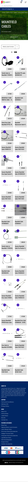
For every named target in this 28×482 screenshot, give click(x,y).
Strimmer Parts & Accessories (9, 431)
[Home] (5, 2)
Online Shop (9, 12)
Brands (3, 417)
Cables (15, 12)
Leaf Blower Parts (6, 437)
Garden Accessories (6, 443)
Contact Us (4, 419)
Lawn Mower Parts (6, 429)
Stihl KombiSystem (6, 439)
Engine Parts (4, 441)
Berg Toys (4, 425)
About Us (3, 411)
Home (3, 12)
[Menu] (25, 2)
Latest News (4, 415)
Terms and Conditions (7, 402)
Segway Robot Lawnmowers (9, 427)
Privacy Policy (5, 406)
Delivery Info (4, 404)
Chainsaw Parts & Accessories (9, 435)
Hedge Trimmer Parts (7, 433)
